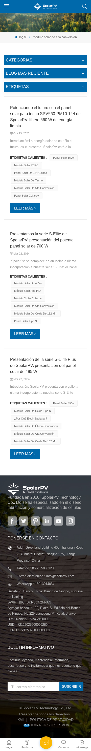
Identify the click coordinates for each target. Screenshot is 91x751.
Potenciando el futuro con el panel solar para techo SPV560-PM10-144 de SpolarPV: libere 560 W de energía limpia (45, 117)
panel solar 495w (63, 403)
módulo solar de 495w (28, 283)
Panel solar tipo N (25, 321)
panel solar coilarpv (26, 195)
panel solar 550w (63, 157)
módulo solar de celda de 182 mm (35, 313)
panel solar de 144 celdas (30, 172)
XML (21, 720)
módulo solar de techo (28, 180)
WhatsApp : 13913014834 (35, 584)
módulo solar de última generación (36, 426)
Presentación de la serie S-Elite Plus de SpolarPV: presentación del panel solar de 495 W (43, 365)
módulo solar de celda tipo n (32, 410)
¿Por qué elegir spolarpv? (30, 418)
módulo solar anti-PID (27, 290)
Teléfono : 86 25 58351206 (36, 568)
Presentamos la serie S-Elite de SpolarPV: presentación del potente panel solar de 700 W (42, 240)
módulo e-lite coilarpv (28, 298)
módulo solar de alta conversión (34, 188)
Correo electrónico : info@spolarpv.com (45, 576)
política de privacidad (52, 720)
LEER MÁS (23, 208)
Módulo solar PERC (26, 165)
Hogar (22, 37)
